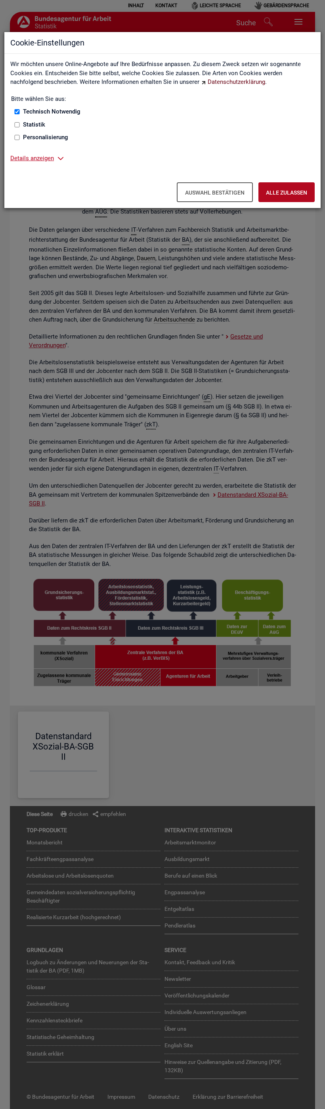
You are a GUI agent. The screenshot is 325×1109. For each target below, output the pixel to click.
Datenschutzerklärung (236, 81)
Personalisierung (45, 137)
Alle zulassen (286, 192)
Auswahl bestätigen (215, 192)
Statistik (34, 124)
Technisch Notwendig (51, 111)
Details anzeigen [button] (32, 158)
